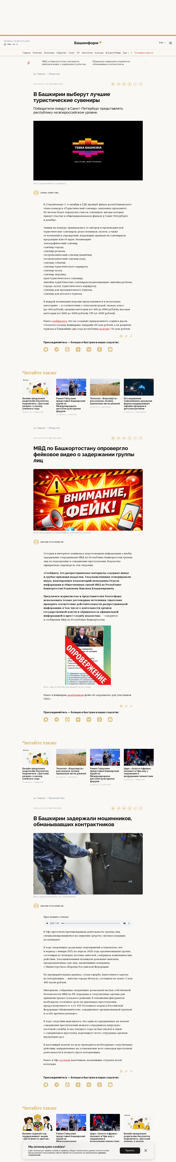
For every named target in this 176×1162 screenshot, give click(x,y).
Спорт (72, 53)
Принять (130, 1150)
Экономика (49, 53)
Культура (99, 53)
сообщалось (59, 321)
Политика (37, 53)
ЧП (78, 53)
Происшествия (56, 798)
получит (104, 328)
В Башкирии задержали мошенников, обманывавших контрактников (111, 62)
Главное (26, 53)
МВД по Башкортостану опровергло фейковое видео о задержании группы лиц (64, 62)
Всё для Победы (113, 53)
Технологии (87, 53)
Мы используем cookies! (46, 1146)
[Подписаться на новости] (110, 349)
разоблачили (75, 695)
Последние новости (143, 53)
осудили (64, 1060)
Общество (61, 53)
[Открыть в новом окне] (46, 349)
